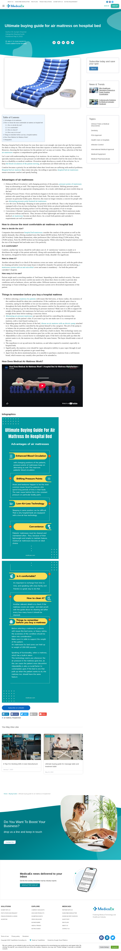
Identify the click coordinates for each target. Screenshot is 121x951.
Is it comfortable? (13, 127)
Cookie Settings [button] (104, 947)
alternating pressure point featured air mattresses (27, 201)
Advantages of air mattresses (12, 120)
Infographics (8, 139)
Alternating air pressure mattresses (19, 316)
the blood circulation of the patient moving (22, 164)
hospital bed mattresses (33, 232)
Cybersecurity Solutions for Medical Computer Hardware (107, 102)
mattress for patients (28, 299)
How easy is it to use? (14, 132)
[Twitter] (112, 2)
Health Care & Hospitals (100, 140)
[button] (3, 6)
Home (5, 793)
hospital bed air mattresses (68, 170)
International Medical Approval (102, 149)
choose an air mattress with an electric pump (58, 323)
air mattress (7, 718)
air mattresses (7, 152)
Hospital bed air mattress (11, 170)
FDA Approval (96, 135)
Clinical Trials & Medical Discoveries (100, 125)
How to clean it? (13, 130)
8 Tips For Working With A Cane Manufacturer (20, 764)
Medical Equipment (98, 154)
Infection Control (97, 145)
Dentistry (94, 130)
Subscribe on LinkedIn (16, 708)
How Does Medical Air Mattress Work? (16, 137)
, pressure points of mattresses (70, 184)
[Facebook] (110, 2)
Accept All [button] (115, 947)
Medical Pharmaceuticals (100, 159)
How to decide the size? (15, 125)
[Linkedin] (107, 2)
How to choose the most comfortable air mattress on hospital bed (23, 122)
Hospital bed (16, 718)
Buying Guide (19, 34)
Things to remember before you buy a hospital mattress (20, 135)
